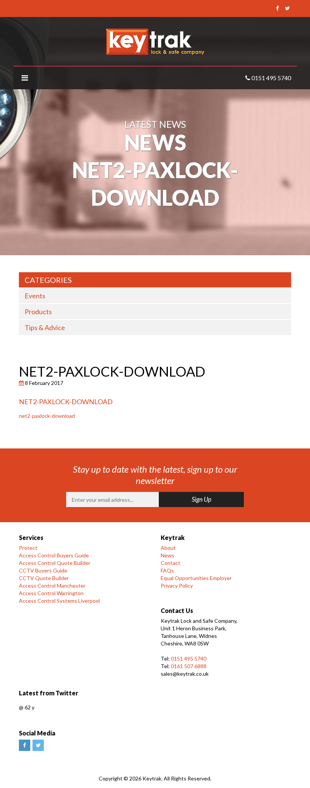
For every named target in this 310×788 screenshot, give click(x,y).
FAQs (167, 570)
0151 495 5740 (188, 658)
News (167, 555)
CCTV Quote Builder (44, 578)
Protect (28, 547)
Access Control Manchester (52, 585)
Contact (170, 563)
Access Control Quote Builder (54, 563)
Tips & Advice (45, 327)
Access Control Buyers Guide (54, 555)
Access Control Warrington (51, 593)
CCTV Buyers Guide (43, 570)
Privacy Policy (177, 585)
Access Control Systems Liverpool (59, 600)
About (168, 547)
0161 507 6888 (188, 666)
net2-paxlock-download (47, 416)
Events (35, 296)
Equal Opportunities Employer (196, 578)
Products (38, 311)
